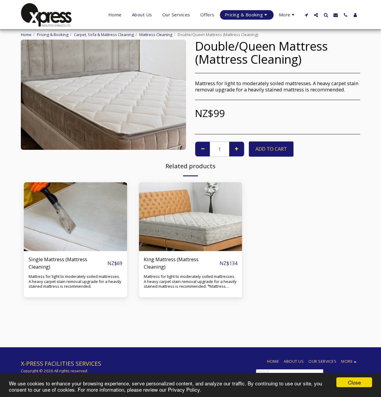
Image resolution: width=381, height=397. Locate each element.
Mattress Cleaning (155, 34)
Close (354, 382)
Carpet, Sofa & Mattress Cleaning (104, 34)
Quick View (75, 236)
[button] (306, 15)
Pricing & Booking (52, 34)
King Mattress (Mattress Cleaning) (171, 263)
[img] (75, 216)
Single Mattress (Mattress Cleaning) (58, 263)
